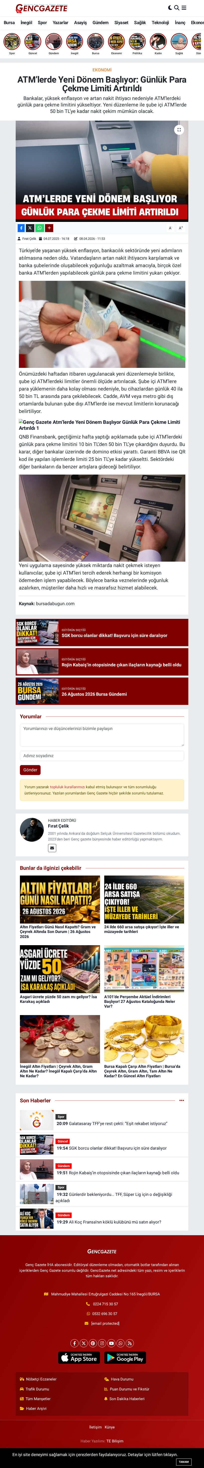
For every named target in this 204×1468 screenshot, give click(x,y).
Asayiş (80, 22)
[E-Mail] (52, 848)
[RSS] (130, 1343)
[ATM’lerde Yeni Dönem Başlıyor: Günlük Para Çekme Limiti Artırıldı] (102, 171)
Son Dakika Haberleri (127, 1399)
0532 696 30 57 (104, 1314)
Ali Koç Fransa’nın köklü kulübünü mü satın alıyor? (109, 1222)
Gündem (100, 22)
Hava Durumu (122, 1379)
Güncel (63, 1141)
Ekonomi (102, 69)
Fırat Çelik (29, 239)
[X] (84, 1343)
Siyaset (121, 22)
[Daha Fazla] (49, 228)
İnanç (180, 22)
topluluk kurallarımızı (68, 787)
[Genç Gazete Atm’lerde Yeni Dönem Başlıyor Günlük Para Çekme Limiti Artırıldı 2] (102, 518)
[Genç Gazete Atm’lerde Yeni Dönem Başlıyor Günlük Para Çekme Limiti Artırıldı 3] (102, 324)
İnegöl (26, 22)
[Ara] (176, 7)
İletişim (95, 1427)
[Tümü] (181, 1100)
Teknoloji (160, 22)
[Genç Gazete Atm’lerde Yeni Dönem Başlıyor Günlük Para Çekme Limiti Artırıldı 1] (102, 425)
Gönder (30, 769)
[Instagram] (102, 1343)
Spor (42, 22)
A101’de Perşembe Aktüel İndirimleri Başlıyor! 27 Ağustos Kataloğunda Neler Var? (139, 1001)
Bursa (9, 22)
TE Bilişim (114, 1441)
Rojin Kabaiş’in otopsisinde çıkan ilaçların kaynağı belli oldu (118, 1172)
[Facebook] (74, 1343)
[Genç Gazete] (42, 8)
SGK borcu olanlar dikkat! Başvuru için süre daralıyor (112, 1148)
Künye (110, 1427)
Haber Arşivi (36, 1408)
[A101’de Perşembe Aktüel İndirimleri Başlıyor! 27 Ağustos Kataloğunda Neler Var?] (144, 968)
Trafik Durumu (37, 1389)
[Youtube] (111, 1343)
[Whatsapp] (120, 1343)
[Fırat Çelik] (32, 829)
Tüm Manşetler (38, 1399)
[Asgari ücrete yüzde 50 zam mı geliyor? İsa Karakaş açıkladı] (60, 968)
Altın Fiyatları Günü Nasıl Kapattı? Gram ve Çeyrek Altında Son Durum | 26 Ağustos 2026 (58, 932)
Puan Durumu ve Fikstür (129, 1389)
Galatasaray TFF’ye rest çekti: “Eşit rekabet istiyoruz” (112, 1123)
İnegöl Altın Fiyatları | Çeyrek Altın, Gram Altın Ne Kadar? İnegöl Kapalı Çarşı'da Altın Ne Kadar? (58, 1071)
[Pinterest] (93, 1343)
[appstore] (79, 1358)
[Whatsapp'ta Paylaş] (39, 228)
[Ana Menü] (184, 7)
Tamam (184, 1462)
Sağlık (140, 22)
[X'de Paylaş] (30, 228)
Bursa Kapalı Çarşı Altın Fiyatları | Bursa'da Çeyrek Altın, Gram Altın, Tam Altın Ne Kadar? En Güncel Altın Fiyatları (142, 1071)
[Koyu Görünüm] (170, 7)
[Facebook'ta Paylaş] (21, 228)
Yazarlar (60, 22)
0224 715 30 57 (105, 1304)
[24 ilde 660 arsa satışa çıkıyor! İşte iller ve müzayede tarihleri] (144, 899)
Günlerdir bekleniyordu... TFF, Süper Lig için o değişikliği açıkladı (113, 1197)
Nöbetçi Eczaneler (41, 1379)
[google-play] (125, 1358)
